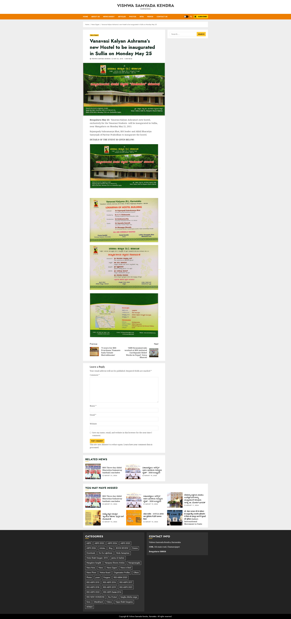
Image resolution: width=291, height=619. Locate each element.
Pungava (106, 577)
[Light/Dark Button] (186, 16)
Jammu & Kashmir (117, 558)
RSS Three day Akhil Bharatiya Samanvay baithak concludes (93, 471)
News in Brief (125, 567)
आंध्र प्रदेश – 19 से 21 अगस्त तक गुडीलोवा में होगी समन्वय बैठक (134, 517)
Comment (95, 375)
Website (93, 423)
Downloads (91, 553)
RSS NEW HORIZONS (95, 597)
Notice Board (105, 572)
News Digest (109, 16)
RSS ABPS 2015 (93, 582)
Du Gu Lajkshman (105, 553)
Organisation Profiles (122, 572)
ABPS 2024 (112, 543)
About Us (95, 16)
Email (93, 415)
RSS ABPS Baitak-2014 (112, 592)
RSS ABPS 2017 (125, 582)
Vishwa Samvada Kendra (145, 5)
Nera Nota (91, 567)
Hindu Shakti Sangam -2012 (97, 558)
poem (97, 577)
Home (85, 16)
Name (93, 406)
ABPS (89, 543)
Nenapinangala (134, 562)
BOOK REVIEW (122, 548)
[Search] (191, 16)
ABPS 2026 (91, 548)
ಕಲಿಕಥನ (90, 606)
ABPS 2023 (99, 543)
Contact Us (162, 16)
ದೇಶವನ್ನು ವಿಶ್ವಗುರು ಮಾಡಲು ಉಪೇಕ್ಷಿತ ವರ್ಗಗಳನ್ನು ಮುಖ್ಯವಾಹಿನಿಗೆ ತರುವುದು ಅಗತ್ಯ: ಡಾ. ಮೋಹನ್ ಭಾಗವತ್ (175, 500)
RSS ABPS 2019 (109, 587)
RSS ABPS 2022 (93, 592)
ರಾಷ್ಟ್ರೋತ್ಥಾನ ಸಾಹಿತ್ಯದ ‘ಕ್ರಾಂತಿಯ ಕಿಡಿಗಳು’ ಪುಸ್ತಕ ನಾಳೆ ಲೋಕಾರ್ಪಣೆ (93, 517)
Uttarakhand (98, 602)
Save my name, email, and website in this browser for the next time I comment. (122, 434)
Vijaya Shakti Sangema (124, 602)
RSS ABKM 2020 (120, 577)
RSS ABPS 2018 (93, 587)
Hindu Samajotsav (122, 553)
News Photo (91, 572)
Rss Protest (112, 597)
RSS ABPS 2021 (125, 587)
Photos (132, 16)
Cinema (135, 548)
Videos (150, 16)
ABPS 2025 (125, 543)
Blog (110, 548)
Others (136, 572)
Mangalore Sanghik (94, 562)
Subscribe (202, 16)
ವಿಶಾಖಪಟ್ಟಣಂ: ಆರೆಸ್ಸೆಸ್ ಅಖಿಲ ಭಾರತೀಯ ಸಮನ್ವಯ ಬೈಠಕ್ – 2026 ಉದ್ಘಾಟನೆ (133, 471)
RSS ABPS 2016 (109, 582)
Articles (122, 16)
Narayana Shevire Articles (115, 562)
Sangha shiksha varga (128, 597)
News (101, 567)
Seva (142, 16)
